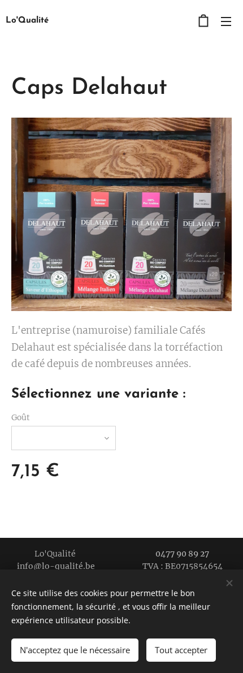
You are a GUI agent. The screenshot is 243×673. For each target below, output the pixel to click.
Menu (226, 21)
